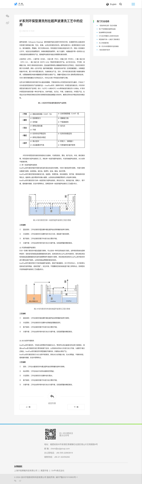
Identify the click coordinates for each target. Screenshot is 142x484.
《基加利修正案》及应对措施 (108, 25)
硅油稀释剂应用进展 (105, 32)
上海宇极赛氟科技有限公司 (25, 470)
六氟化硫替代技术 (104, 50)
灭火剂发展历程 (104, 43)
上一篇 (28, 407)
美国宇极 (44, 470)
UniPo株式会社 (57, 470)
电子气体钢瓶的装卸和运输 (107, 29)
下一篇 (76, 407)
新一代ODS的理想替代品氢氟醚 (109, 46)
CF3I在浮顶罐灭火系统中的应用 (109, 36)
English (113, 4)
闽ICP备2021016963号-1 (67, 477)
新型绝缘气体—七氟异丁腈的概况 (109, 39)
